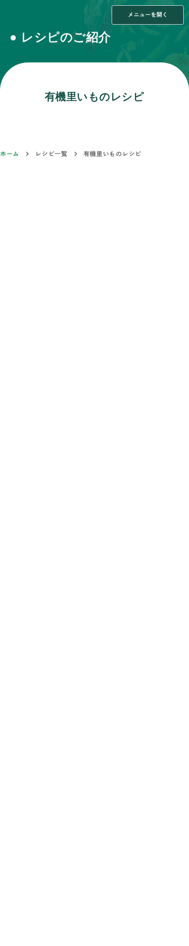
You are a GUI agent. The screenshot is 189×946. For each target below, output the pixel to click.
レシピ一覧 (51, 154)
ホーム (9, 154)
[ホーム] (25, 15)
